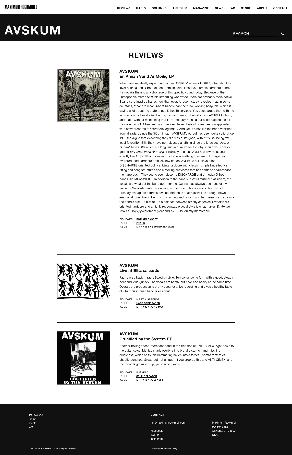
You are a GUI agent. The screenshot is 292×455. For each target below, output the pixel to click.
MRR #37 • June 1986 (150, 306)
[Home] (21, 8)
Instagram (157, 438)
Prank (140, 222)
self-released (146, 376)
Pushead (142, 372)
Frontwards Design (169, 448)
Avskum (128, 71)
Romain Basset (147, 219)
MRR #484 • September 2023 (155, 226)
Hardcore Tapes (148, 303)
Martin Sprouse (148, 299)
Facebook (157, 430)
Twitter (155, 434)
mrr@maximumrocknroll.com (168, 422)
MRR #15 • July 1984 (149, 379)
